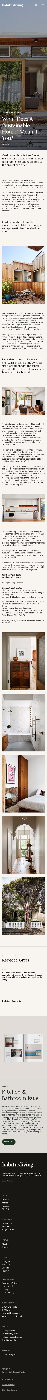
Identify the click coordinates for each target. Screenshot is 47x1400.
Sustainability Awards (10, 1334)
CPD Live (6, 1310)
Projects (5, 1200)
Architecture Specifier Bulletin (13, 1316)
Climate (31, 973)
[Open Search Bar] (36, 5)
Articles (5, 1203)
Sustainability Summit (11, 1313)
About (4, 1244)
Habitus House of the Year (12, 1337)
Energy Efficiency (35, 975)
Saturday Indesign (9, 1307)
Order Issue (8, 1142)
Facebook (6, 1265)
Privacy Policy (7, 1379)
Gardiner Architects (11, 977)
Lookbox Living (8, 1293)
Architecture (21, 973)
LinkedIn (5, 1268)
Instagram (6, 1262)
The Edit (5, 1209)
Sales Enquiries (8, 1385)
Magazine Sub (8, 1230)
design (18, 975)
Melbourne (25, 977)
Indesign (5, 1289)
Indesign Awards (8, 1331)
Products (5, 1206)
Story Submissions (9, 1390)
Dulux (24, 975)
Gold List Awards (9, 1340)
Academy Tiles (8, 973)
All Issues (6, 1227)
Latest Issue (6, 1224)
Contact (5, 1247)
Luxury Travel (7, 1286)
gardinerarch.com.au (11, 577)
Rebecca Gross (15, 112)
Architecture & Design (10, 1283)
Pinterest (5, 1271)
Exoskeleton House (33, 621)
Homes (5, 112)
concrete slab (8, 975)
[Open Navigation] (42, 5)
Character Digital (9, 1355)
